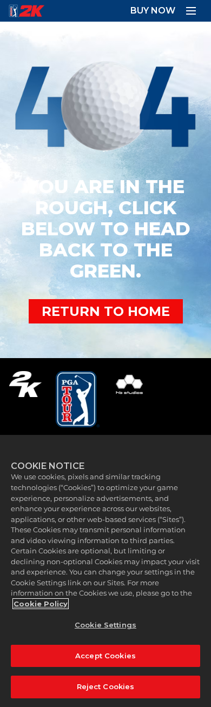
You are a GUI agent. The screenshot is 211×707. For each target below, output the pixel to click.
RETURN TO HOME (106, 311)
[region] (105, 571)
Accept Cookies (105, 655)
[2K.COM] (25, 399)
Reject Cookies (106, 686)
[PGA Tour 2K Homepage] (26, 10)
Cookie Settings (105, 624)
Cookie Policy (41, 603)
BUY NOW (152, 10)
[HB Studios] (129, 399)
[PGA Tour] (78, 399)
